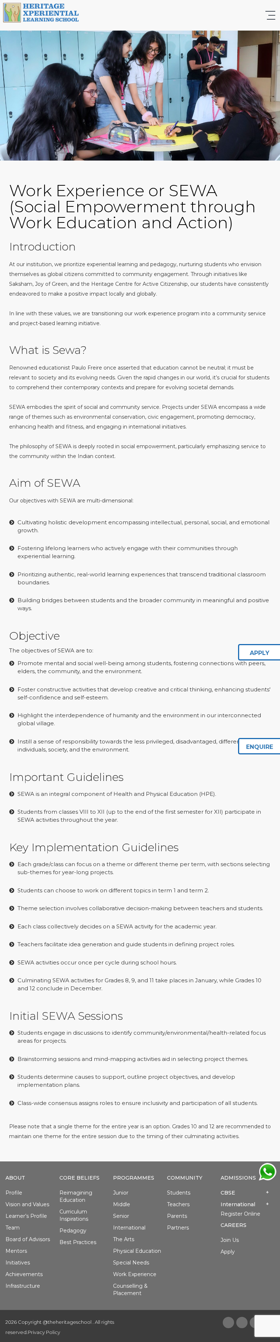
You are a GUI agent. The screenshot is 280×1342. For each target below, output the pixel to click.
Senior (121, 1216)
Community (184, 1178)
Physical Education (137, 1251)
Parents (177, 1216)
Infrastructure (22, 1286)
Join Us (230, 1240)
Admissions (238, 1178)
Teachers (178, 1204)
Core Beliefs (79, 1178)
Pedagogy (72, 1230)
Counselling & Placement (130, 1289)
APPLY (259, 653)
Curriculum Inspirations (73, 1215)
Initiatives (17, 1262)
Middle (121, 1204)
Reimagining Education (75, 1196)
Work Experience (134, 1274)
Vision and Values (27, 1204)
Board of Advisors (27, 1239)
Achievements (24, 1274)
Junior (120, 1192)
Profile (13, 1192)
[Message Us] (267, 1171)
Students (178, 1192)
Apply (228, 1251)
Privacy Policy (44, 1332)
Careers (233, 1225)
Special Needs (131, 1262)
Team (12, 1227)
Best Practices (77, 1242)
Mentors (16, 1251)
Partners (178, 1227)
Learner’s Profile (26, 1216)
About (15, 1178)
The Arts (123, 1239)
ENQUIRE (259, 746)
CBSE (228, 1192)
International (129, 1227)
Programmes (133, 1178)
